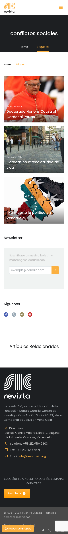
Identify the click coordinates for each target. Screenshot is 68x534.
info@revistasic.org (32, 456)
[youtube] (30, 314)
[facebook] (6, 314)
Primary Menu (61, 7)
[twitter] (14, 314)
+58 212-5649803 (35, 444)
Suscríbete (14, 493)
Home (7, 64)
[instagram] (22, 314)
